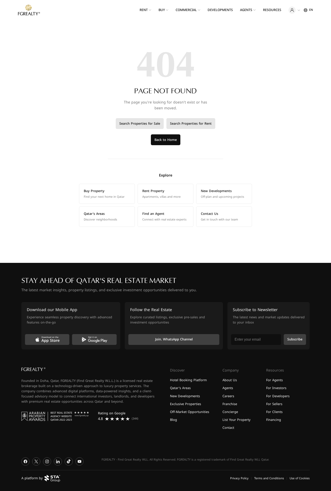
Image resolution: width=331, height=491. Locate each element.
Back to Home (165, 140)
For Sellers (274, 403)
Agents (227, 388)
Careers (228, 396)
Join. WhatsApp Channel (174, 339)
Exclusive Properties (185, 403)
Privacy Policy (239, 478)
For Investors (276, 388)
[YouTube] (79, 461)
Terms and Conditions (269, 478)
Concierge (230, 411)
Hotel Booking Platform (188, 380)
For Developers (278, 396)
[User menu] (294, 10)
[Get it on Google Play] (94, 339)
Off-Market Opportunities (189, 411)
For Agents (274, 380)
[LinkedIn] (58, 461)
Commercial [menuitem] (186, 10)
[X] (36, 461)
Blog (173, 419)
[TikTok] (69, 461)
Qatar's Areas (180, 388)
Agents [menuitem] (246, 10)
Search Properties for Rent (191, 124)
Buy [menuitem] (162, 10)
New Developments (185, 396)
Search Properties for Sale (139, 124)
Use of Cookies (300, 478)
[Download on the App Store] (47, 339)
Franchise (229, 403)
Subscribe (294, 339)
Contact (228, 427)
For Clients (274, 411)
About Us (229, 380)
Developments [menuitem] (220, 10)
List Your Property (236, 419)
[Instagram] (47, 461)
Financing (273, 419)
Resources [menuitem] (272, 10)
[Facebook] (25, 461)
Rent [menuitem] (144, 10)
